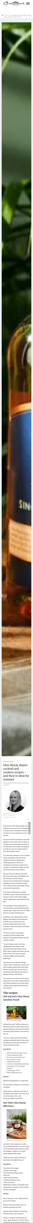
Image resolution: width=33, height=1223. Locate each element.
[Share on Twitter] (29, 825)
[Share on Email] (29, 833)
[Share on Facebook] (29, 823)
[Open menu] (28, 3)
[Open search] (23, 3)
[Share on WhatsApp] (29, 830)
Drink (11, 761)
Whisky (6, 761)
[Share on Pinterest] (29, 828)
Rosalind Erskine (9, 814)
